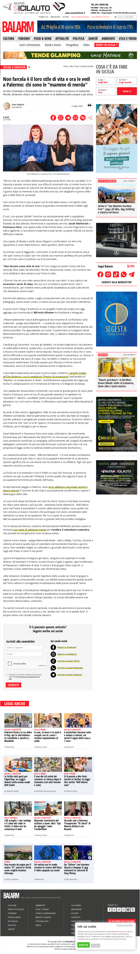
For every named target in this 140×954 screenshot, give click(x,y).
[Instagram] (53, 654)
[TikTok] (53, 660)
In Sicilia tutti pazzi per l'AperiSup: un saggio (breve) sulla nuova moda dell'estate (17, 781)
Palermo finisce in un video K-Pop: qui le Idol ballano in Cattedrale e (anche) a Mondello (18, 737)
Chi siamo (76, 905)
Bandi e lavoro (53, 45)
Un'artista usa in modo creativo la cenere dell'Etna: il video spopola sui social (48, 867)
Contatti (76, 917)
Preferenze (95, 945)
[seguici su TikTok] (119, 910)
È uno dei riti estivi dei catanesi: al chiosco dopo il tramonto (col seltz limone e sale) (47, 781)
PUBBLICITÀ (43, 17)
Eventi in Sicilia (16, 909)
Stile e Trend (74, 66)
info (121, 931)
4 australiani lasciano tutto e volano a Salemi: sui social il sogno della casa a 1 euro (77, 737)
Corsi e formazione (29, 45)
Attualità (13, 921)
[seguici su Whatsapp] (124, 910)
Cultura (12, 905)
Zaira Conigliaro (12, 879)
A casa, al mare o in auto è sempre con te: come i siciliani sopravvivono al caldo (47, 737)
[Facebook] (53, 647)
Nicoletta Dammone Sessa (46, 791)
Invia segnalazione (81, 921)
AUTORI (65, 17)
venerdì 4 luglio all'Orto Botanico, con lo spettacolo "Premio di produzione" (44, 374)
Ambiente (40, 905)
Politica (12, 925)
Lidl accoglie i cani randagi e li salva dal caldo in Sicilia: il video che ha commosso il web (17, 825)
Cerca (126, 91)
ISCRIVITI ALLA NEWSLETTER (116, 282)
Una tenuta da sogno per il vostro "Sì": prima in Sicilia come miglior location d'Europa (17, 869)
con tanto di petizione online (30, 529)
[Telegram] (53, 674)
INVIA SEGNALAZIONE (80, 17)
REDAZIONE (55, 17)
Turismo (12, 913)
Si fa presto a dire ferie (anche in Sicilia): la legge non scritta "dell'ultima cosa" (77, 781)
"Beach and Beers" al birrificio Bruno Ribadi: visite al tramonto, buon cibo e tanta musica (116, 383)
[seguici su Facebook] (110, 910)
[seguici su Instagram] (114, 910)
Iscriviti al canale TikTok (68, 660)
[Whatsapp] (53, 667)
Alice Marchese (71, 879)
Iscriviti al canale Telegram (69, 674)
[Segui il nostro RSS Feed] (133, 910)
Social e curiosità (86, 66)
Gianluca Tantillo (12, 791)
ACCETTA (83, 945)
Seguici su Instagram (67, 654)
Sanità (11, 929)
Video (86, 45)
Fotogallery (72, 45)
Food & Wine (14, 917)
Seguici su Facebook (66, 647)
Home (65, 66)
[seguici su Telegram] (128, 910)
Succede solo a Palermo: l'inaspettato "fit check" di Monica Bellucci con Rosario (77, 825)
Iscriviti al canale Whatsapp (70, 667)
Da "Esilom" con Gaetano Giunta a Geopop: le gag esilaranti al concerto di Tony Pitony (76, 869)
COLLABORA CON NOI (100, 17)
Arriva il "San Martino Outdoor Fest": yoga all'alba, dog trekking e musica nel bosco (116, 209)
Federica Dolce (41, 747)
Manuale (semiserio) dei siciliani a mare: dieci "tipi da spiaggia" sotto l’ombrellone (47, 825)
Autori (74, 913)
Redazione (10, 747)
